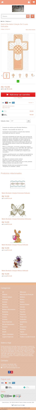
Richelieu (23, 329)
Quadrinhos (23, 322)
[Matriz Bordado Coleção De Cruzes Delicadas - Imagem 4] (27, 76)
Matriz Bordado (32, 29)
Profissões (23, 319)
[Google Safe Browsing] (17, 396)
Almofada (5, 299)
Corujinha (5, 314)
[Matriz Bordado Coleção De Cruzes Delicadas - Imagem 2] (13, 76)
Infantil (4, 332)
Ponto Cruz (23, 317)
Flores (4, 329)
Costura (4, 317)
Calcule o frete (5, 121)
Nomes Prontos (24, 304)
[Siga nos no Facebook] (9, 372)
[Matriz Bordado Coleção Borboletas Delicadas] (18, 215)
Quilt (21, 324)
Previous (2, 75)
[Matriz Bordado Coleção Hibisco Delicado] (18, 267)
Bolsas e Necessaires (8, 309)
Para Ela (22, 309)
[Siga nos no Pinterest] (11, 372)
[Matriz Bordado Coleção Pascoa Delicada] (18, 241)
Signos (22, 332)
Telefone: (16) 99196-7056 (9, 364)
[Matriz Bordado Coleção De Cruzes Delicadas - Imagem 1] (7, 76)
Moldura (22, 297)
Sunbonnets (23, 334)
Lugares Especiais (7, 336)
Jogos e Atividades (7, 334)
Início (3, 21)
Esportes (5, 327)
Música (22, 299)
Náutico (22, 302)
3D (3, 292)
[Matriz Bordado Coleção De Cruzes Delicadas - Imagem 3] (20, 76)
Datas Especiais (7, 322)
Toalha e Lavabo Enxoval (27, 336)
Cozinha (4, 319)
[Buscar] (28, 16)
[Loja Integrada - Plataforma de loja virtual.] (18, 405)
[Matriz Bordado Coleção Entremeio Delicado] (18, 189)
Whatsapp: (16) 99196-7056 (9, 366)
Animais (4, 302)
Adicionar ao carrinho (19, 94)
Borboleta (5, 312)
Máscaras (23, 292)
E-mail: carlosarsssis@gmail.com (11, 367)
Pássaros (23, 314)
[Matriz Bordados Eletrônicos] (18, 8)
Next (34, 75)
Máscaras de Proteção (26, 294)
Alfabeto (4, 294)
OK (28, 121)
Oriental (22, 307)
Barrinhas (5, 307)
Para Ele (22, 312)
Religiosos (8, 21)
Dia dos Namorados (8, 324)
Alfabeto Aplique (7, 297)
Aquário (4, 304)
